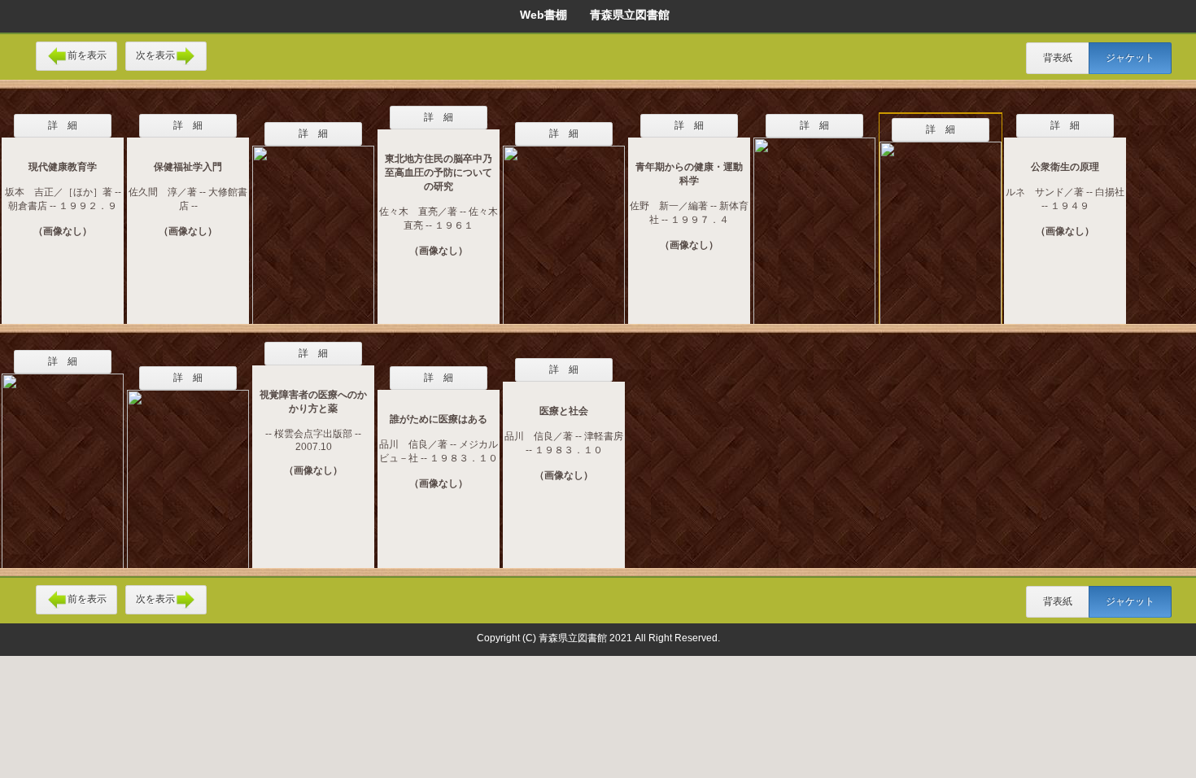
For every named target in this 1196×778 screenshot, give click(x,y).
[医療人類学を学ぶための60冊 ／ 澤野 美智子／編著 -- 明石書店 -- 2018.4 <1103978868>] (941, 224)
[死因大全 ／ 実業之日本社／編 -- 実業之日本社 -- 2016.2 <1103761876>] (188, 469)
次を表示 (155, 55)
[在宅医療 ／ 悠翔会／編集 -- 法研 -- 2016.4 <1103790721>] (63, 460)
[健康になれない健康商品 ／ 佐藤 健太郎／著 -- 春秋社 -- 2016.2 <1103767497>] (564, 224)
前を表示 (87, 55)
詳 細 (62, 125)
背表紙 (1057, 57)
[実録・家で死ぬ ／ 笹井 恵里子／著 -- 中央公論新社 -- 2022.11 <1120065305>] (313, 224)
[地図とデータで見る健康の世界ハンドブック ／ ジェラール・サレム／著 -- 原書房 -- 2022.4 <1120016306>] (814, 220)
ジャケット (1130, 57)
